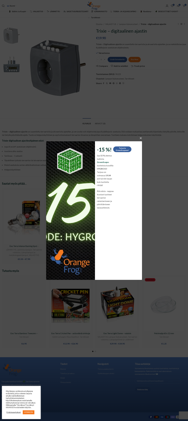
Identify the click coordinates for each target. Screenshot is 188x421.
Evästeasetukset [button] (13, 412)
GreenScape (103, 162)
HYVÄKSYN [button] (28, 412)
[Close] (140, 138)
